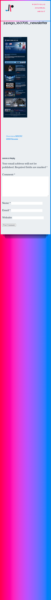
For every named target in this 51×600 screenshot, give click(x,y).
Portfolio (39, 4)
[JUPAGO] (9, 8)
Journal (40, 8)
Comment (8, 174)
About (42, 11)
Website (7, 217)
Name (6, 203)
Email (6, 210)
